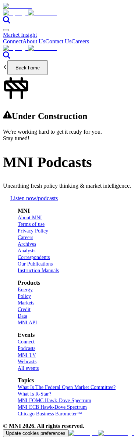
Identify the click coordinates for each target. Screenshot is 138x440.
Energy (25, 289)
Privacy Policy (33, 231)
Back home (27, 68)
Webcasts (27, 361)
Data (22, 316)
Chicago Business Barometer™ (50, 413)
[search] (6, 21)
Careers (80, 41)
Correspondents (34, 257)
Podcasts (26, 348)
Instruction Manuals (38, 270)
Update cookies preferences (36, 433)
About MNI (30, 217)
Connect (12, 41)
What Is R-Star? (34, 394)
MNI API (27, 322)
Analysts (26, 250)
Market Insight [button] (20, 35)
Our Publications (35, 264)
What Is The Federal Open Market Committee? (67, 387)
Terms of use (31, 224)
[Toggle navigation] (6, 30)
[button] (69, 13)
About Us (33, 41)
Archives (27, 244)
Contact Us (58, 41)
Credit (24, 309)
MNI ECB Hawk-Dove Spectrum (52, 407)
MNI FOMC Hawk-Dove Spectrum (54, 400)
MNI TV (27, 355)
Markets (26, 303)
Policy (24, 296)
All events (28, 368)
